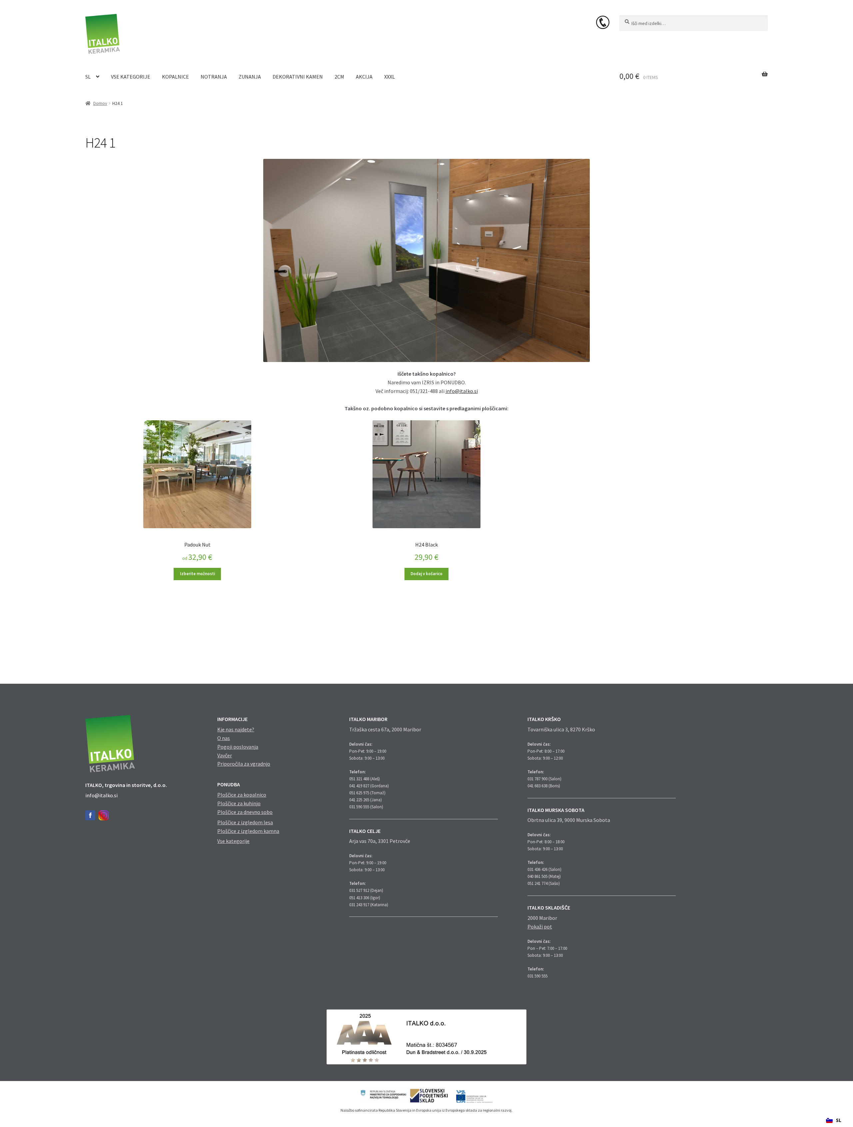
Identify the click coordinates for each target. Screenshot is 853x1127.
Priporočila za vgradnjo (243, 763)
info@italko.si (461, 391)
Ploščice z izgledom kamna (248, 831)
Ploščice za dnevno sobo (245, 812)
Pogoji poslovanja (237, 746)
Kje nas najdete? (235, 729)
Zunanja (250, 76)
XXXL (389, 76)
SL (88, 76)
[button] (833, 1120)
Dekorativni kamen (298, 76)
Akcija (364, 76)
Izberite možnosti (197, 573)
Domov (100, 103)
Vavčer (224, 755)
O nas (223, 738)
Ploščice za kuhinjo (239, 803)
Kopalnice (175, 76)
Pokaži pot (539, 926)
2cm (339, 76)
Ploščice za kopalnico (241, 794)
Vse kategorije (130, 76)
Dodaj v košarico (426, 573)
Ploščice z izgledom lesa (245, 822)
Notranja (214, 76)
